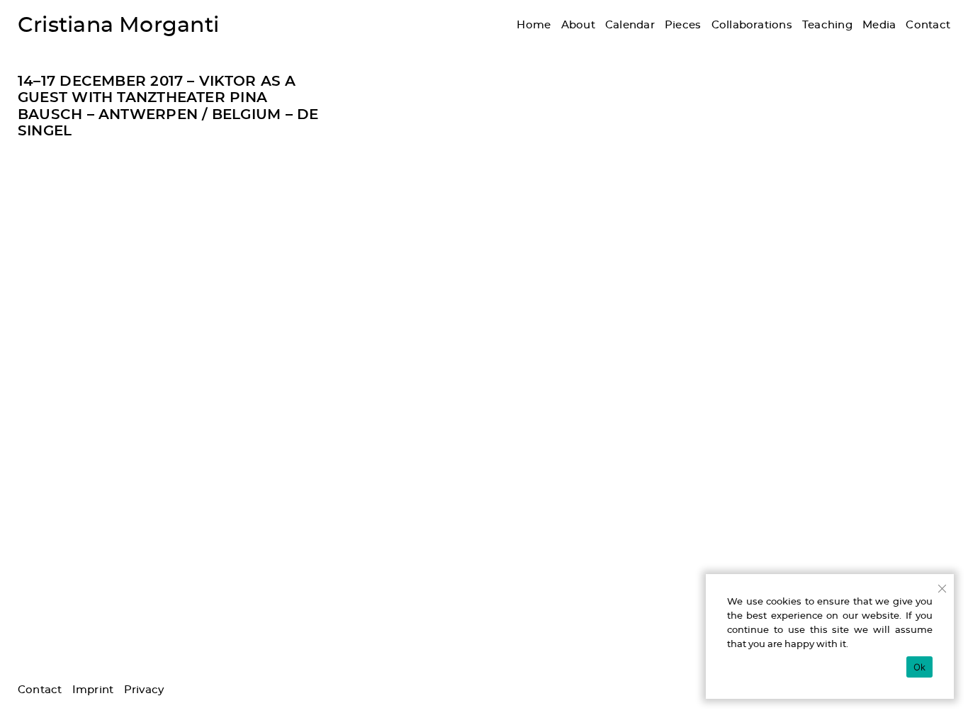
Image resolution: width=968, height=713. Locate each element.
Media (879, 25)
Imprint (93, 690)
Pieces (683, 25)
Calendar (630, 25)
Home (534, 25)
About (578, 25)
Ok (919, 667)
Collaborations (751, 25)
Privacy (144, 690)
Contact (928, 25)
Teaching (827, 25)
